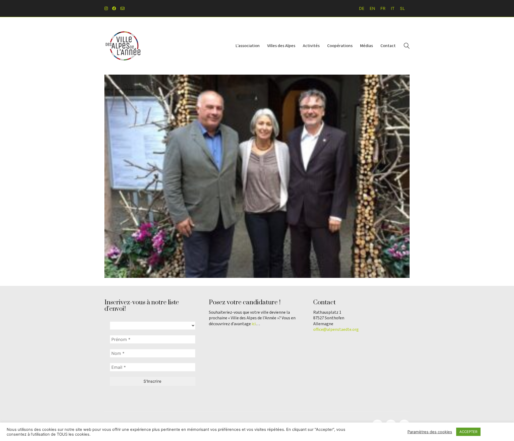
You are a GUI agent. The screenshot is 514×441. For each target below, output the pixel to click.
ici (254, 324)
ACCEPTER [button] (468, 432)
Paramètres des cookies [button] (429, 432)
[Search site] (407, 46)
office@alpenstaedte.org (336, 329)
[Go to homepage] (123, 45)
